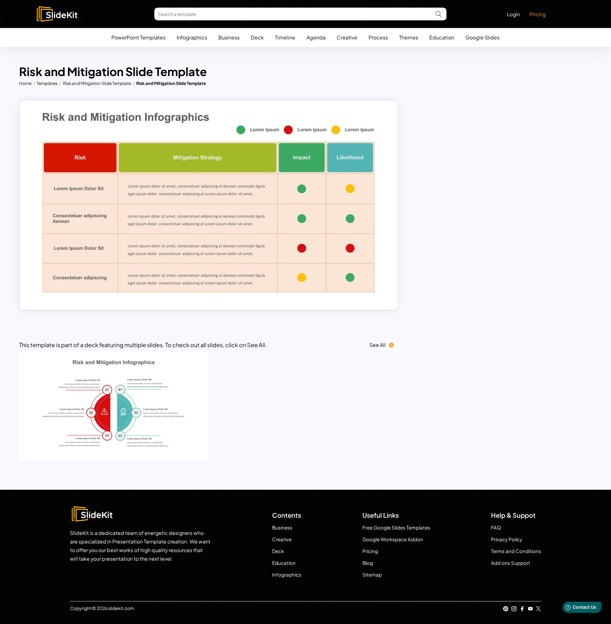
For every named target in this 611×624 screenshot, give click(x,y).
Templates (47, 83)
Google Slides (482, 37)
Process (378, 37)
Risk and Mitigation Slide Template (97, 83)
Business (229, 37)
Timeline (285, 37)
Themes (408, 37)
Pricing (538, 14)
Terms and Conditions (516, 551)
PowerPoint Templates (138, 37)
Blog (367, 563)
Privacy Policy (506, 539)
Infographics (192, 37)
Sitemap (372, 574)
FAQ (496, 527)
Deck (257, 37)
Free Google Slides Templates (396, 527)
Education (441, 37)
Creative (347, 37)
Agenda (316, 37)
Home (25, 83)
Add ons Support (510, 563)
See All (377, 345)
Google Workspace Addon (392, 539)
